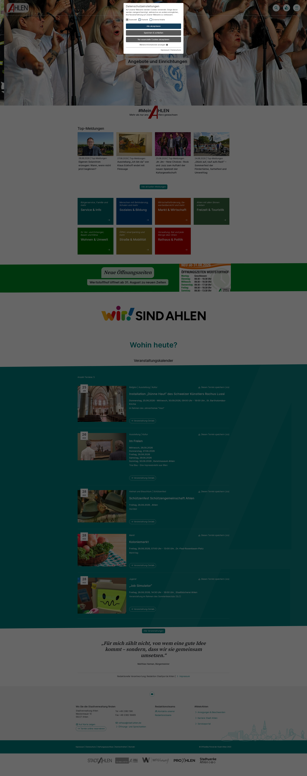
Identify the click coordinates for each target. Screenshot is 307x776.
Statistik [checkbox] (144, 20)
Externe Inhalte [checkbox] (159, 20)
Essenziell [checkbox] (133, 20)
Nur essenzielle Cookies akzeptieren (153, 39)
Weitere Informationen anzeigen (152, 45)
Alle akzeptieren (154, 26)
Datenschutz (176, 50)
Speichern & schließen (153, 33)
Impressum (165, 50)
